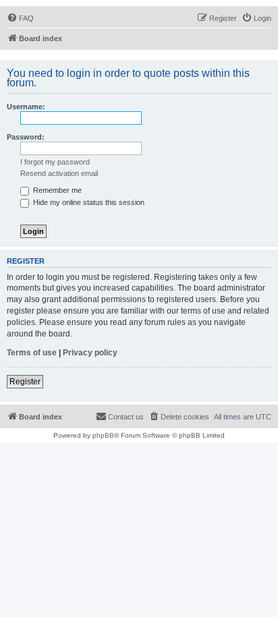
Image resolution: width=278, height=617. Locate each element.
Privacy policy (90, 352)
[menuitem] (20, 18)
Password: (26, 137)
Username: (26, 106)
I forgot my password (55, 162)
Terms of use (32, 352)
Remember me (56, 190)
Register (24, 381)
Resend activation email (59, 173)
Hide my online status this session (87, 202)
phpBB (103, 435)
